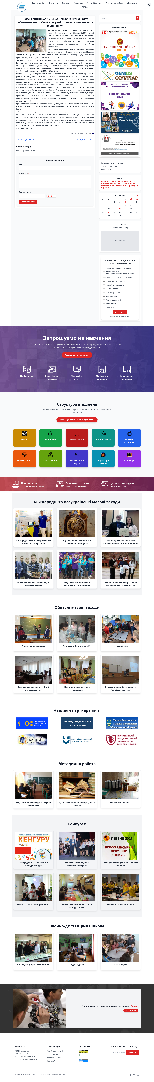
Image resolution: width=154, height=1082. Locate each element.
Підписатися (132, 1052)
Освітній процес (95, 3)
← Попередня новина (25, 140)
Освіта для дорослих (109, 166)
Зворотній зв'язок (54, 1058)
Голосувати (119, 312)
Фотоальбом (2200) (120, 228)
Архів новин (106, 169)
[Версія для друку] (90, 133)
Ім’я (21, 164)
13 (103, 209)
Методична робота (115, 3)
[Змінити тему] (149, 5)
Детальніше (131, 1010)
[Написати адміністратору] (93, 133)
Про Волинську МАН (55, 1051)
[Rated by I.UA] (93, 1055)
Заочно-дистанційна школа (112, 163)
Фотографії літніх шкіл (25, 128)
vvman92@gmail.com (28, 1056)
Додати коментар (28, 202)
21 (109, 212)
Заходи (66, 3)
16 (120, 209)
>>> (137, 196)
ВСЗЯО (85, 7)
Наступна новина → (85, 140)
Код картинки (26, 192)
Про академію (39, 3)
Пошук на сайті (53, 1054)
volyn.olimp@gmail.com (29, 1059)
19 (136, 209)
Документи (133, 3)
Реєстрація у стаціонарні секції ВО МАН (77, 420)
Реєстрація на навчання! (77, 355)
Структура (54, 3)
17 (125, 209)
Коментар (24, 173)
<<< (103, 196)
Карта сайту (52, 1061)
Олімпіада (78, 3)
